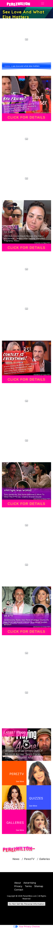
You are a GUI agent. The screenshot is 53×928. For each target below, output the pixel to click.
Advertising (29, 882)
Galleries (44, 859)
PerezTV (29, 859)
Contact (18, 889)
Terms (28, 886)
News (15, 859)
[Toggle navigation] (42, 3)
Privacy (18, 886)
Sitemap (38, 886)
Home (7, 66)
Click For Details (26, 117)
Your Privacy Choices (29, 926)
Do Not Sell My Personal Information (26, 904)
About (17, 882)
